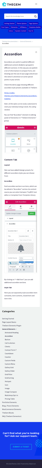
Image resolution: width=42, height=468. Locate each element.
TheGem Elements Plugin (11, 325)
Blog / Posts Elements (10, 406)
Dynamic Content (20, 31)
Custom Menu (10, 364)
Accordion (9, 336)
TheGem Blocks (8, 413)
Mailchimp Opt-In (11, 395)
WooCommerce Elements (11, 409)
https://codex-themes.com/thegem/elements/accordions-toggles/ (20, 96)
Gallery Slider (10, 371)
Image (7, 388)
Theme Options (22, 23)
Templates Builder (35, 27)
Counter (8, 357)
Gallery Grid (9, 367)
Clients (7, 346)
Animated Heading (12, 332)
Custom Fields (10, 360)
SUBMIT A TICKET (21, 447)
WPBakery (23, 27)
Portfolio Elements (9, 402)
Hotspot (8, 381)
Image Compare (11, 392)
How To (31, 31)
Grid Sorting (9, 378)
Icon (6, 385)
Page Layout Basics (9, 322)
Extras (11, 31)
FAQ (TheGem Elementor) (11, 416)
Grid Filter (8, 374)
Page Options (33, 23)
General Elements (25, 41)
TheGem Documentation (10, 41)
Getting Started (9, 23)
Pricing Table (10, 399)
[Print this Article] (36, 52)
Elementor (14, 27)
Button (7, 339)
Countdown (9, 353)
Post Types (5, 27)
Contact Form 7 (10, 350)
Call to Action (10, 343)
